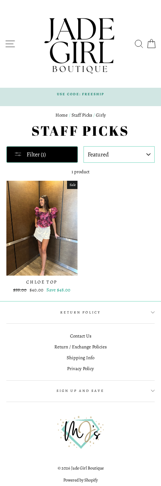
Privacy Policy (80, 368)
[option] (80, 94)
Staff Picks (82, 115)
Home (61, 115)
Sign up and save (80, 390)
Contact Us (80, 336)
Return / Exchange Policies (80, 347)
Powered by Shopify (80, 480)
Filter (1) (35, 154)
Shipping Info (80, 357)
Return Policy (80, 312)
